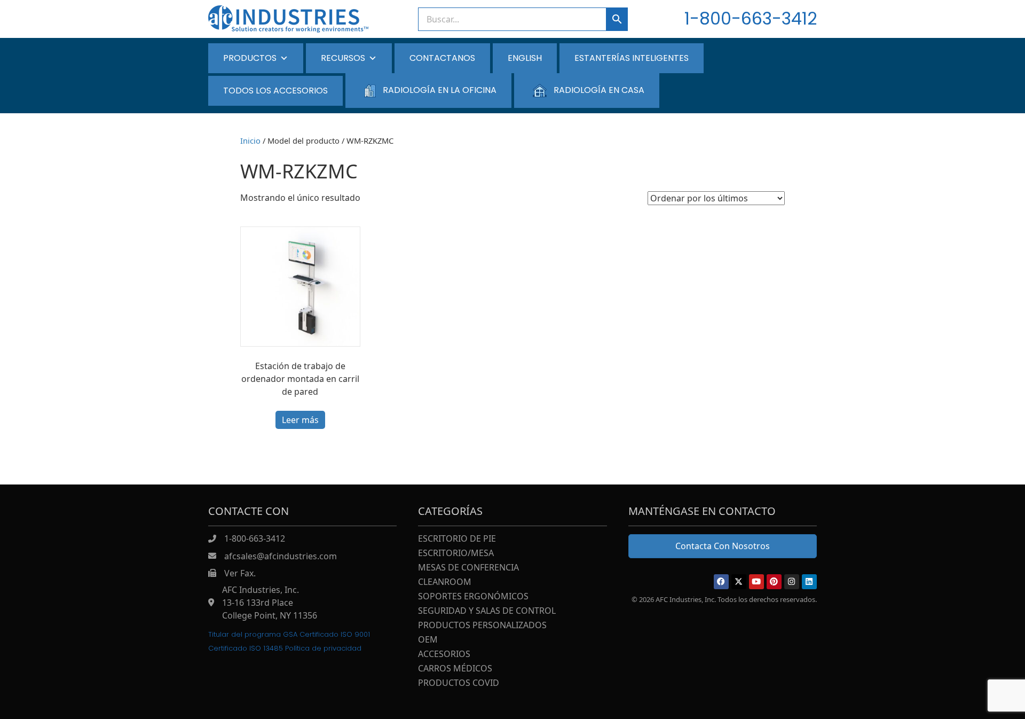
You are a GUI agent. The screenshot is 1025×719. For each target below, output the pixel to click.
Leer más (300, 420)
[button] (721, 581)
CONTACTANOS (442, 58)
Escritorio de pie (457, 539)
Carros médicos (455, 669)
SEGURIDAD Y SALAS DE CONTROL (487, 611)
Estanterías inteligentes (631, 58)
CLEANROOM (444, 582)
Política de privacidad (323, 648)
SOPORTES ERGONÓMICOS (473, 597)
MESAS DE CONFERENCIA (468, 568)
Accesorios (444, 655)
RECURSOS (343, 58)
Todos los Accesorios (275, 90)
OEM (428, 640)
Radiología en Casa (599, 90)
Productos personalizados (482, 626)
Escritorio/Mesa (456, 554)
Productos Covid (458, 683)
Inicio (250, 140)
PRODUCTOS (250, 58)
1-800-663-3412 (750, 18)
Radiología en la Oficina (439, 90)
